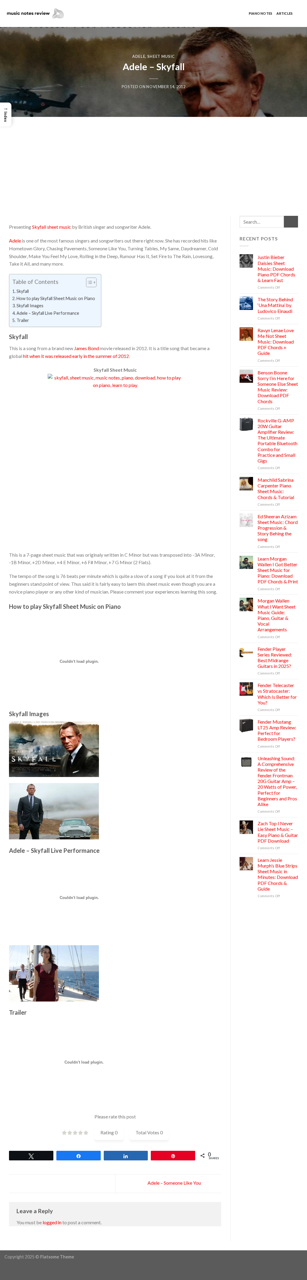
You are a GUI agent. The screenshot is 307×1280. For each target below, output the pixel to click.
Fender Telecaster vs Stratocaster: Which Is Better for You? (277, 693)
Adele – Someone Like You (175, 1183)
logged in (52, 1222)
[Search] (300, 13)
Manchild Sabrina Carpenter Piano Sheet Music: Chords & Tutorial (276, 488)
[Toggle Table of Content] (88, 282)
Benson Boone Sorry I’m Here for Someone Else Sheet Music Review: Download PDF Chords (278, 387)
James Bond (86, 348)
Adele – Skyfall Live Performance (47, 313)
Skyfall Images (29, 305)
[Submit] (291, 222)
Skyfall (22, 291)
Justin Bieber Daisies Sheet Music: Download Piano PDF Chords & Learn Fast (276, 268)
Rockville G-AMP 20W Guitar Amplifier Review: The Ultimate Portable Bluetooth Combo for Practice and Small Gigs (277, 440)
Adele (138, 56)
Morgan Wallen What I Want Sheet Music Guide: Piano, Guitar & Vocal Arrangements (277, 615)
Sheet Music (161, 56)
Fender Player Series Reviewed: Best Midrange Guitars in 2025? (275, 657)
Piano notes (260, 13)
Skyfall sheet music (51, 227)
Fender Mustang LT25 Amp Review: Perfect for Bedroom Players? (277, 730)
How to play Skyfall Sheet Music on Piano (55, 298)
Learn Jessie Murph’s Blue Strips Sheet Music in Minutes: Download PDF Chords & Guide (278, 874)
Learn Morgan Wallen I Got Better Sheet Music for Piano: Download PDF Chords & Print (278, 570)
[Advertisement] (153, 162)
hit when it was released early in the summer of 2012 (76, 356)
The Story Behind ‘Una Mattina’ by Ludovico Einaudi (275, 305)
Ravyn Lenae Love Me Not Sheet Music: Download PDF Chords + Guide (276, 341)
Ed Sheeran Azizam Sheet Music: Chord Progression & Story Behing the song (278, 527)
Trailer (22, 320)
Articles (284, 13)
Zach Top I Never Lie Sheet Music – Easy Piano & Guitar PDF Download (278, 832)
